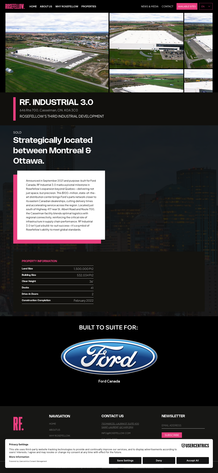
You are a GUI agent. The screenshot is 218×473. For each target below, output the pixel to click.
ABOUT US (54, 429)
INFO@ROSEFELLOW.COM (116, 433)
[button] (103, 88)
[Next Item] (205, 53)
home (52, 423)
